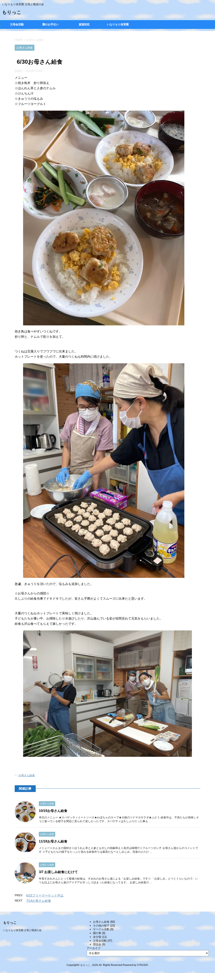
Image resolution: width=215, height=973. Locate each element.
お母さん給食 (26, 775)
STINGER (142, 965)
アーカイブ (93, 948)
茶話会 (97, 944)
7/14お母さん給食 (38, 900)
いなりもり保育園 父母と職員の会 (22, 930)
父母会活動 (17, 24)
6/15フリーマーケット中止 (45, 895)
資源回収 (84, 24)
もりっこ (11, 12)
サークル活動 (101, 929)
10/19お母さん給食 (53, 811)
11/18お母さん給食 (53, 841)
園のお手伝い (50, 24)
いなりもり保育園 (118, 24)
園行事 (97, 933)
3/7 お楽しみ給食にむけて (58, 872)
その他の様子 (101, 925)
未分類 (97, 936)
